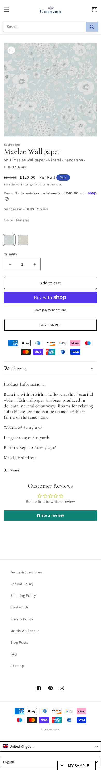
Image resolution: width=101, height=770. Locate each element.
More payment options (51, 310)
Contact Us (19, 607)
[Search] (92, 27)
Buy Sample (50, 325)
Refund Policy (21, 584)
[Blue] (9, 240)
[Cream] (23, 240)
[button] (6, 9)
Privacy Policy (21, 619)
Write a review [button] (50, 515)
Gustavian (54, 729)
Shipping (26, 184)
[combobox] (50, 746)
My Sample (78, 766)
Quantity (10, 254)
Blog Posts (19, 642)
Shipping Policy (23, 595)
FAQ (13, 654)
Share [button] (14, 470)
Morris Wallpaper (24, 630)
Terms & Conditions (26, 572)
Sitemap (17, 665)
